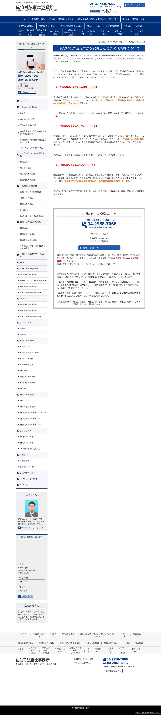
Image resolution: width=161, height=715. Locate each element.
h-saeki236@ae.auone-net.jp (109, 7)
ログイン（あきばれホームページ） (148, 713)
